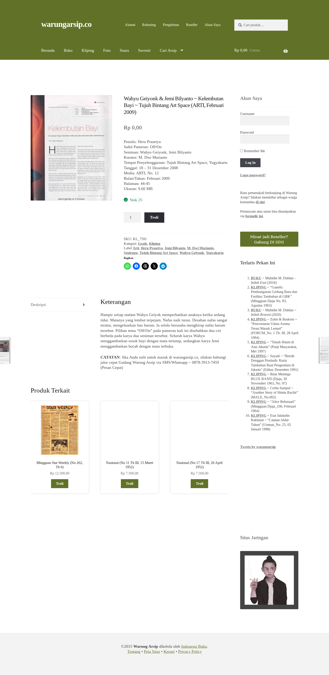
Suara (124, 50)
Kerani (169, 651)
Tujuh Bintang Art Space (158, 253)
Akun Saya (212, 25)
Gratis (142, 244)
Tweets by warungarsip (258, 447)
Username (247, 114)
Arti (136, 248)
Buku (68, 50)
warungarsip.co (66, 24)
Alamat (130, 25)
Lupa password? (253, 175)
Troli (154, 217)
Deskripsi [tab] (38, 304)
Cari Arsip (168, 50)
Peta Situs (152, 651)
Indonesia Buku (194, 646)
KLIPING (258, 287)
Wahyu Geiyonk (191, 253)
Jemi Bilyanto (174, 248)
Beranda (48, 50)
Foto (107, 50)
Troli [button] (59, 483)
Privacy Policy (190, 651)
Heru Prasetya (152, 248)
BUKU (256, 278)
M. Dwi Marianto (200, 248)
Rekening (149, 25)
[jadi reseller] (269, 239)
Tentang (133, 651)
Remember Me (254, 151)
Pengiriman (171, 25)
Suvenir (144, 50)
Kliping (88, 50)
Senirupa (131, 253)
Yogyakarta (215, 253)
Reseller (191, 25)
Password (247, 132)
